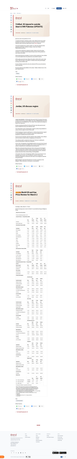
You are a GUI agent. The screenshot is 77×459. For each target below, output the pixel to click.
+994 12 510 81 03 (13, 444)
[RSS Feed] (25, 453)
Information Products (50, 437)
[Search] (46, 8)
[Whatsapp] (12, 453)
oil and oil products (19, 400)
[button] (11, 16)
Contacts (37, 438)
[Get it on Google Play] (62, 453)
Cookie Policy (60, 440)
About (37, 435)
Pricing (48, 435)
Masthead (37, 437)
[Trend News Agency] (13, 435)
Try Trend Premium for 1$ (22, 84)
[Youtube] (18, 453)
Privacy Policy (60, 437)
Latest (26, 435)
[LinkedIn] (23, 453)
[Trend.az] (14, 8)
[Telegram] (21, 453)
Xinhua (35, 43)
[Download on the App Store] (55, 453)
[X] (16, 453)
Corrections (38, 441)
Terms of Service (60, 435)
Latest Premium (27, 437)
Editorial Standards (39, 440)
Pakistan (17, 73)
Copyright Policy (60, 438)
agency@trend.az (13, 445)
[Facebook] (14, 453)
